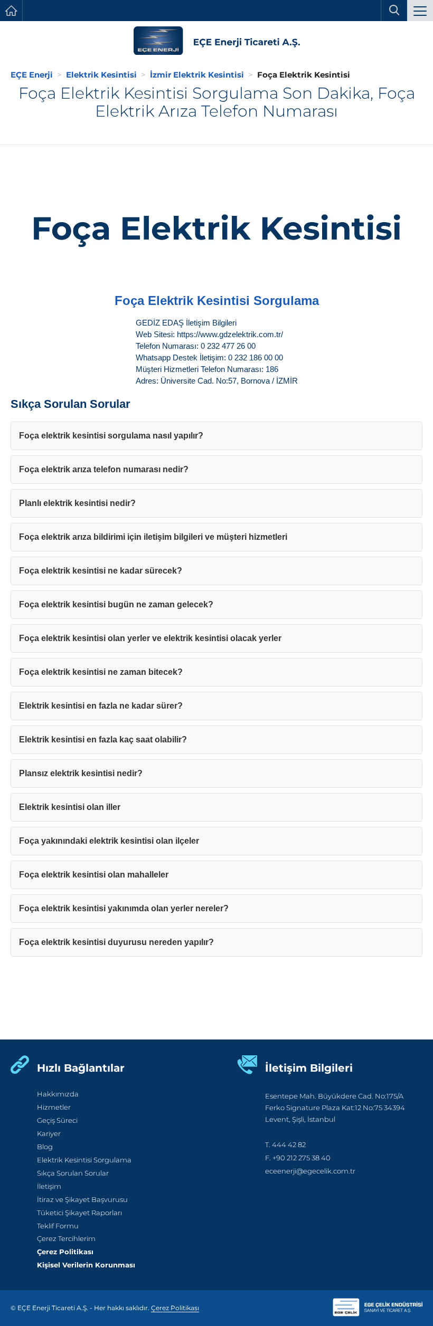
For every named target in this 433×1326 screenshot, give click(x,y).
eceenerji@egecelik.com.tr (310, 1171)
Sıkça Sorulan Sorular (73, 1173)
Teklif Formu (58, 1226)
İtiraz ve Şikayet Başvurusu (82, 1200)
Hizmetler (54, 1107)
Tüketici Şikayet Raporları (79, 1213)
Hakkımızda (58, 1094)
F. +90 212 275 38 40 (298, 1158)
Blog (45, 1147)
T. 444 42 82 (285, 1145)
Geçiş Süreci (57, 1120)
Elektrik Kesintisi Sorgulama (84, 1160)
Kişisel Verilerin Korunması (86, 1265)
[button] (420, 11)
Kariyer (49, 1134)
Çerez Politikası (65, 1252)
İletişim (49, 1186)
